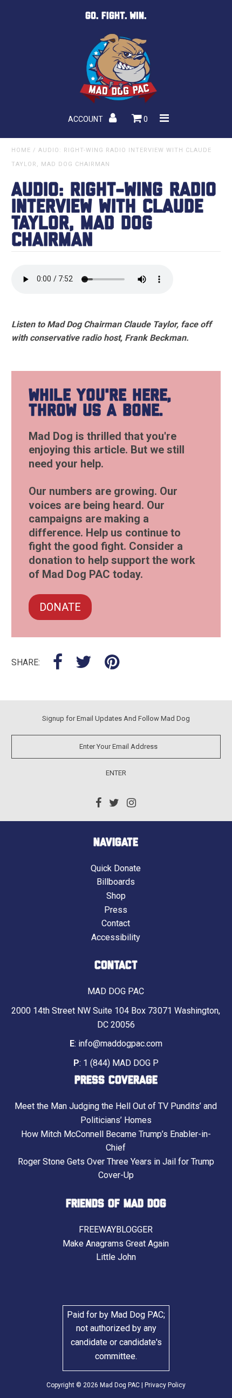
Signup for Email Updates (82, 718)
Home (21, 150)
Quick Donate (116, 868)
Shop (116, 896)
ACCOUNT (86, 119)
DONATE (60, 607)
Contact (115, 923)
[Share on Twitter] (84, 662)
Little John (116, 1257)
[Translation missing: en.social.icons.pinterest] (112, 662)
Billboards (116, 882)
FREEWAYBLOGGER (116, 1229)
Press (115, 910)
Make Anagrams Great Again (116, 1243)
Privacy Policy (165, 1385)
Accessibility (115, 937)
